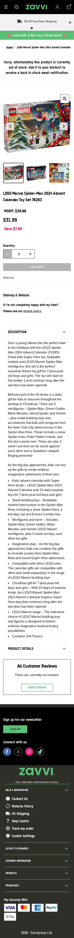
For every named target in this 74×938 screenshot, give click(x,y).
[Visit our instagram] (29, 752)
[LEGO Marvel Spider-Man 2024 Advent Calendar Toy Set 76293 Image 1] (13, 173)
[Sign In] (57, 7)
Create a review (37, 687)
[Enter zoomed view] (64, 98)
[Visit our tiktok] (40, 752)
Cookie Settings (23, 836)
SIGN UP (15, 729)
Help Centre (20, 821)
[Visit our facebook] (7, 752)
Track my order (23, 828)
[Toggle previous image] (10, 126)
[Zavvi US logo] (37, 7)
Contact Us (20, 798)
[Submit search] (16, 7)
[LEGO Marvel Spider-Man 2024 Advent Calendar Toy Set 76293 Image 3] (59, 173)
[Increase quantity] (30, 254)
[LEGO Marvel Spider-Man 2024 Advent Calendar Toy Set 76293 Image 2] (36, 173)
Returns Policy (22, 806)
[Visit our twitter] (18, 752)
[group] (37, 126)
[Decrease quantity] (7, 254)
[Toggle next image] (64, 126)
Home (9, 47)
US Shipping (20, 813)
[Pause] (70, 22)
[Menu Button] (5, 7)
